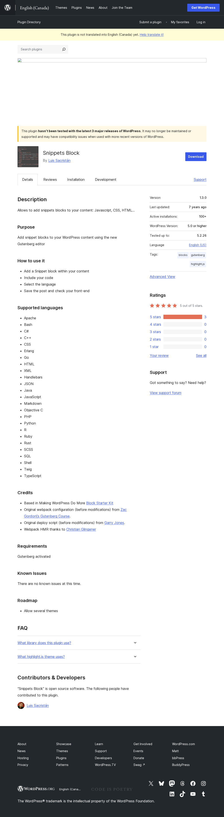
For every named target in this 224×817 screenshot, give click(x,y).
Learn (99, 744)
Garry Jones (114, 522)
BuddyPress (181, 765)
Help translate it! (152, 34)
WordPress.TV (105, 765)
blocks (183, 255)
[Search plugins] (64, 49)
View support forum (165, 393)
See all (201, 355)
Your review (159, 355)
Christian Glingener (81, 529)
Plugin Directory (29, 22)
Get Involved (142, 744)
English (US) (197, 245)
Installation (76, 179)
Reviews (50, 179)
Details (27, 179)
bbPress (178, 758)
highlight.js (198, 264)
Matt (175, 751)
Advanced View (162, 276)
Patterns (62, 765)
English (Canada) (71, 789)
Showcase (63, 744)
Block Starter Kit (99, 503)
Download (196, 156)
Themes (62, 751)
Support (200, 179)
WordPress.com (183, 744)
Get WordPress (203, 7)
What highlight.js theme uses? (41, 657)
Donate (138, 758)
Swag (139, 765)
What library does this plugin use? (44, 643)
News (22, 751)
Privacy (23, 765)
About (22, 744)
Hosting (23, 758)
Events (138, 751)
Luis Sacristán (59, 160)
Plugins (61, 758)
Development (105, 179)
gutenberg (198, 255)
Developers (103, 758)
